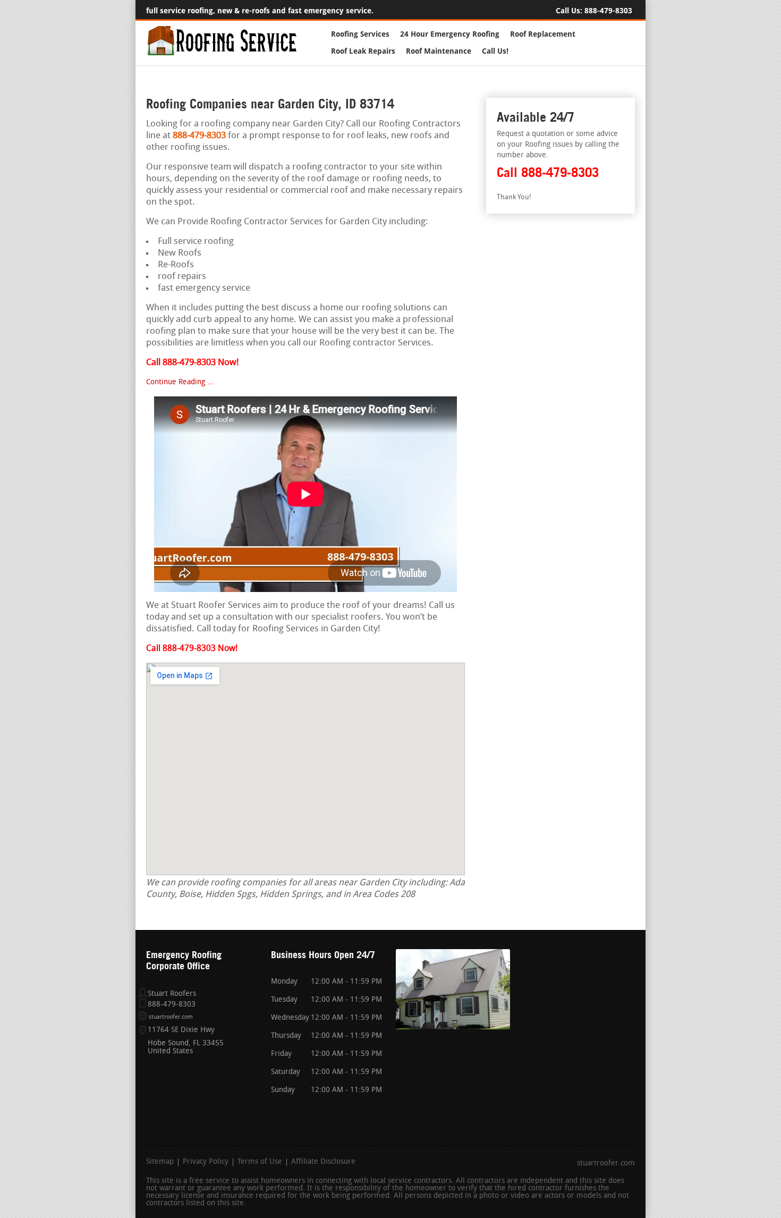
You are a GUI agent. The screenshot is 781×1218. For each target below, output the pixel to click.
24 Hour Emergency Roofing (449, 34)
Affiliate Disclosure (323, 1162)
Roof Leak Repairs (363, 51)
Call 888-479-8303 (548, 172)
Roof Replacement (542, 34)
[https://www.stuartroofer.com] (221, 53)
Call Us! (495, 51)
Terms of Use (259, 1162)
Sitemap (160, 1162)
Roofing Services (360, 34)
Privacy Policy (205, 1162)
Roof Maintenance (438, 51)
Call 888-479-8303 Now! (191, 649)
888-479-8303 (608, 11)
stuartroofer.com (171, 1017)
